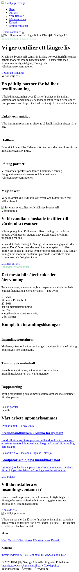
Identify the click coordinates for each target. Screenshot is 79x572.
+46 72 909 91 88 (33, 554)
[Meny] (22, 33)
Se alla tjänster (9, 406)
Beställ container (18, 25)
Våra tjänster (16, 15)
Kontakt (13, 22)
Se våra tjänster (34, 72)
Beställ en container (12, 72)
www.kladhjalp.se (55, 554)
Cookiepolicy (51, 565)
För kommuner (17, 19)
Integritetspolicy (10, 565)
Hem (12, 9)
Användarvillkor (31, 565)
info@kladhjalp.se (12, 554)
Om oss (13, 12)
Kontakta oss (9, 509)
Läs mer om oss (10, 263)
